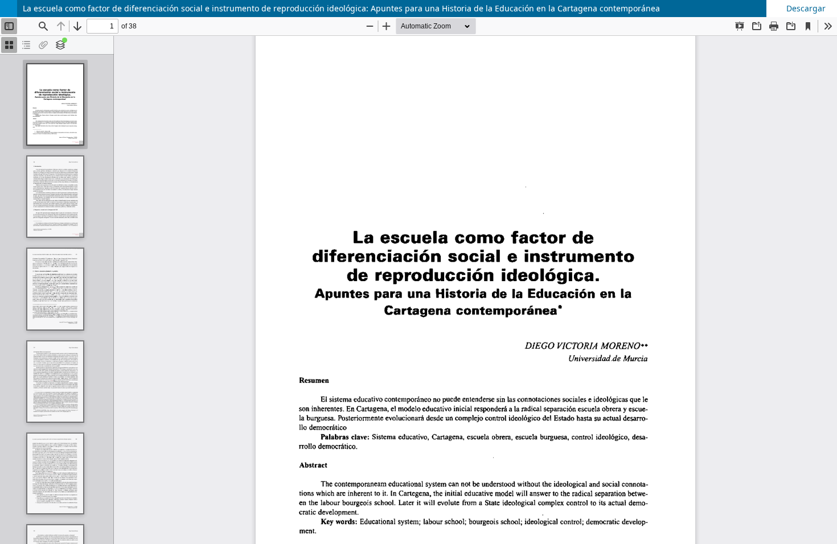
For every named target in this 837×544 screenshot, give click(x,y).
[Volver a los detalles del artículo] (8, 8)
